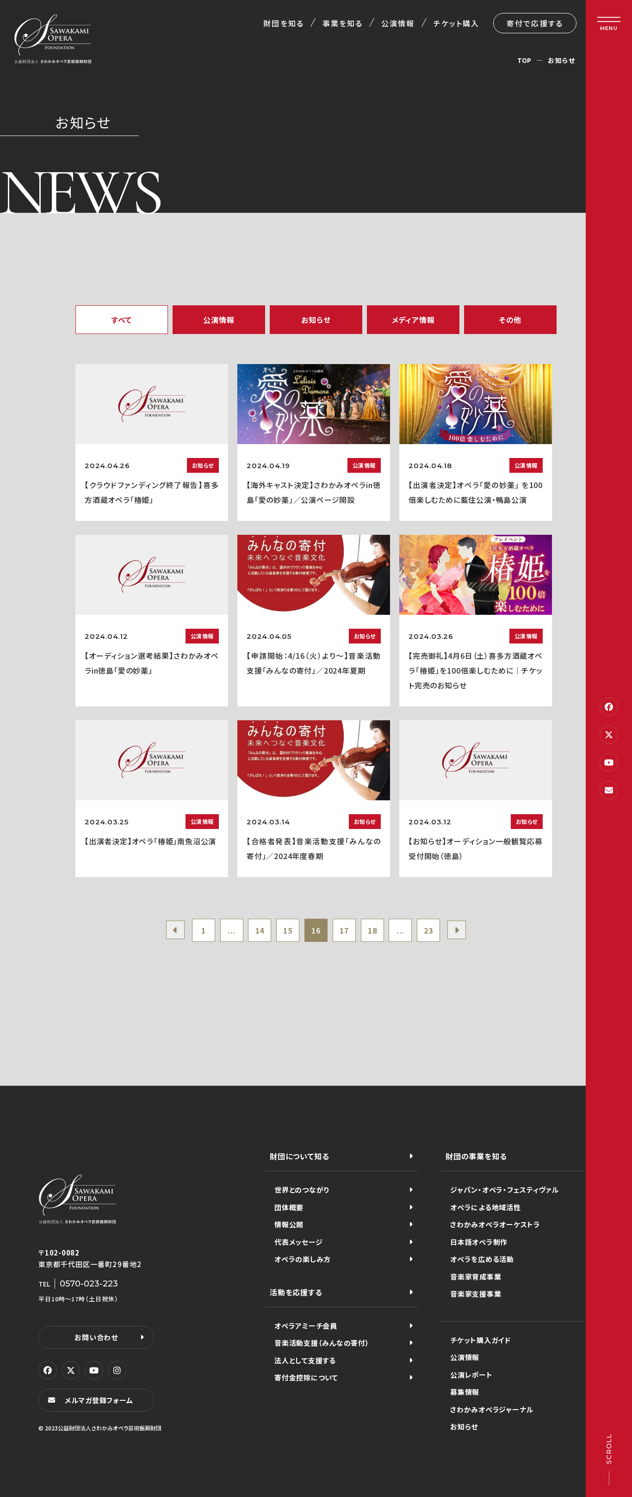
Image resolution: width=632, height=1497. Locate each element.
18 (372, 930)
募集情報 (464, 1392)
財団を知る (283, 23)
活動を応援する (296, 1292)
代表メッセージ (298, 1242)
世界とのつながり (301, 1189)
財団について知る (299, 1156)
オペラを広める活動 (482, 1259)
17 (344, 930)
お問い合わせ (96, 1337)
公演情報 (398, 23)
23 (428, 930)
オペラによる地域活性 (485, 1207)
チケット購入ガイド (480, 1340)
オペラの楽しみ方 (302, 1259)
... (231, 930)
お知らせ (464, 1426)
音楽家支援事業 (475, 1294)
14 (260, 930)
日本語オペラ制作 (479, 1242)
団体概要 (289, 1207)
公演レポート (471, 1374)
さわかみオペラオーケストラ (495, 1224)
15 (287, 930)
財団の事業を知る (476, 1156)
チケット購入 (456, 23)
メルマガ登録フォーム (99, 1400)
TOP (524, 60)
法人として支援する (305, 1360)
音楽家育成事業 (475, 1276)
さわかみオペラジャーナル (491, 1409)
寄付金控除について (306, 1377)
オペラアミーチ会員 (305, 1325)
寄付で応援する (535, 23)
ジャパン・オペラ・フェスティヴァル (504, 1189)
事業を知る (342, 23)
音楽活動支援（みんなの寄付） (322, 1343)
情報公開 (289, 1224)
